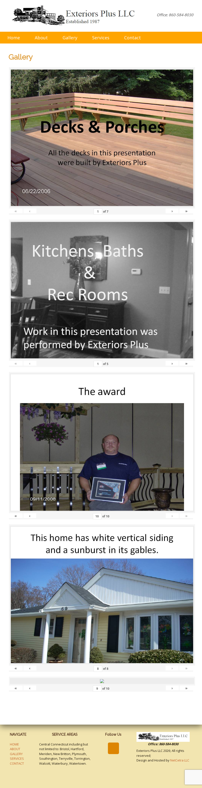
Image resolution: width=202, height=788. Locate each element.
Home (13, 38)
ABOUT (15, 749)
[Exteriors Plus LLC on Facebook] (113, 748)
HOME (14, 744)
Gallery (70, 38)
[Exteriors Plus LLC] (74, 16)
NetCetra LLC (179, 760)
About (41, 38)
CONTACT (17, 763)
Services (100, 38)
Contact (132, 38)
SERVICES (17, 758)
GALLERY (16, 754)
